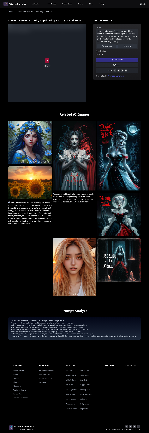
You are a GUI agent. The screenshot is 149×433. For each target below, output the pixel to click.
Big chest (69, 385)
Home (11, 11)
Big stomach (84, 409)
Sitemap (16, 378)
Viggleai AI (17, 386)
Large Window (71, 399)
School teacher (71, 409)
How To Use (51, 4)
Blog (90, 4)
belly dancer (84, 404)
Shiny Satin (84, 375)
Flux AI (80, 4)
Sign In (143, 4)
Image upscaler (45, 374)
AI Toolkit (36, 4)
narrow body (70, 394)
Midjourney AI (18, 370)
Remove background (46, 370)
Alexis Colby (84, 370)
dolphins (83, 399)
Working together (72, 389)
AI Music (16, 374)
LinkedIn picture (86, 394)
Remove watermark (46, 378)
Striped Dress (71, 375)
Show (47, 66)
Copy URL (128, 46)
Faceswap (42, 382)
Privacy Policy (18, 394)
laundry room (85, 389)
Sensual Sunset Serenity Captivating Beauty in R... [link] (35, 11)
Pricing (101, 4)
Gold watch (70, 370)
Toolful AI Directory (20, 390)
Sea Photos (84, 380)
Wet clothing (70, 404)
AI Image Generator (17, 4)
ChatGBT (16, 382)
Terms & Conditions (20, 398)
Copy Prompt (108, 46)
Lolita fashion (71, 380)
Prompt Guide (67, 4)
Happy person (85, 385)
